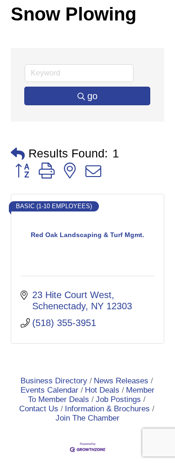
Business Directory (54, 380)
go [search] (92, 96)
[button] (18, 154)
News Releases (121, 380)
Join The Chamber (87, 418)
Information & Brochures (107, 408)
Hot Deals (102, 390)
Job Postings (118, 399)
